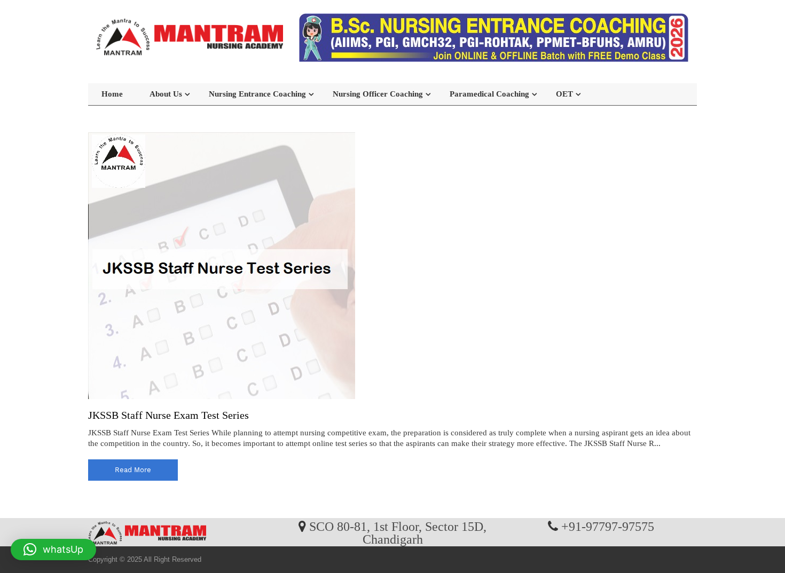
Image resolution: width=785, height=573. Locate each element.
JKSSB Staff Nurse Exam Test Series (168, 415)
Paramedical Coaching (489, 94)
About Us (166, 94)
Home (112, 94)
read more (133, 470)
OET (564, 94)
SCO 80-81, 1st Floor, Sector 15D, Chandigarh (397, 532)
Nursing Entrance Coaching (257, 94)
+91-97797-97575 (607, 526)
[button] (53, 549)
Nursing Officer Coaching (378, 94)
